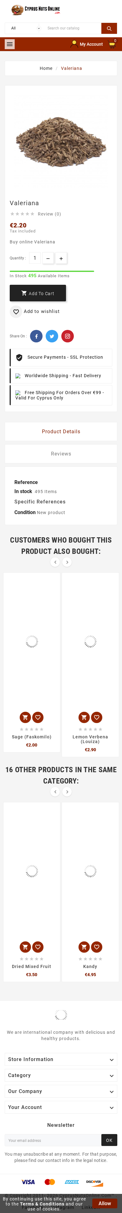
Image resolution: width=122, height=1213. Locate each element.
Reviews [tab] (61, 454)
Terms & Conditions (42, 1203)
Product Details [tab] (61, 432)
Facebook (36, 336)
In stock (23, 491)
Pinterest (67, 336)
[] (109, 27)
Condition (25, 512)
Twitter (52, 336)
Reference (26, 482)
